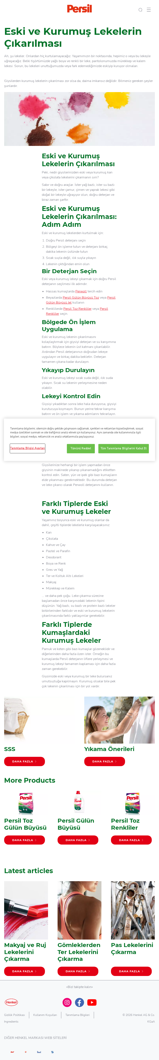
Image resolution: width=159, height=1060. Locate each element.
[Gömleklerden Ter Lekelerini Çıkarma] (79, 930)
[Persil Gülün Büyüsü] (79, 820)
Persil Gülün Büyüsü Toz (81, 297)
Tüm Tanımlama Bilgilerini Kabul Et (124, 449)
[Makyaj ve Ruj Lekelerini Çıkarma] (26, 930)
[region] (79, 439)
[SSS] (39, 733)
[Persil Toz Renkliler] (133, 820)
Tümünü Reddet (81, 449)
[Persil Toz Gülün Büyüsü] (26, 820)
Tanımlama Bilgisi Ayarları (27, 448)
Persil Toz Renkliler (77, 308)
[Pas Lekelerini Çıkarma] (133, 930)
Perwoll (81, 291)
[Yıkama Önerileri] (119, 733)
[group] (79, 826)
